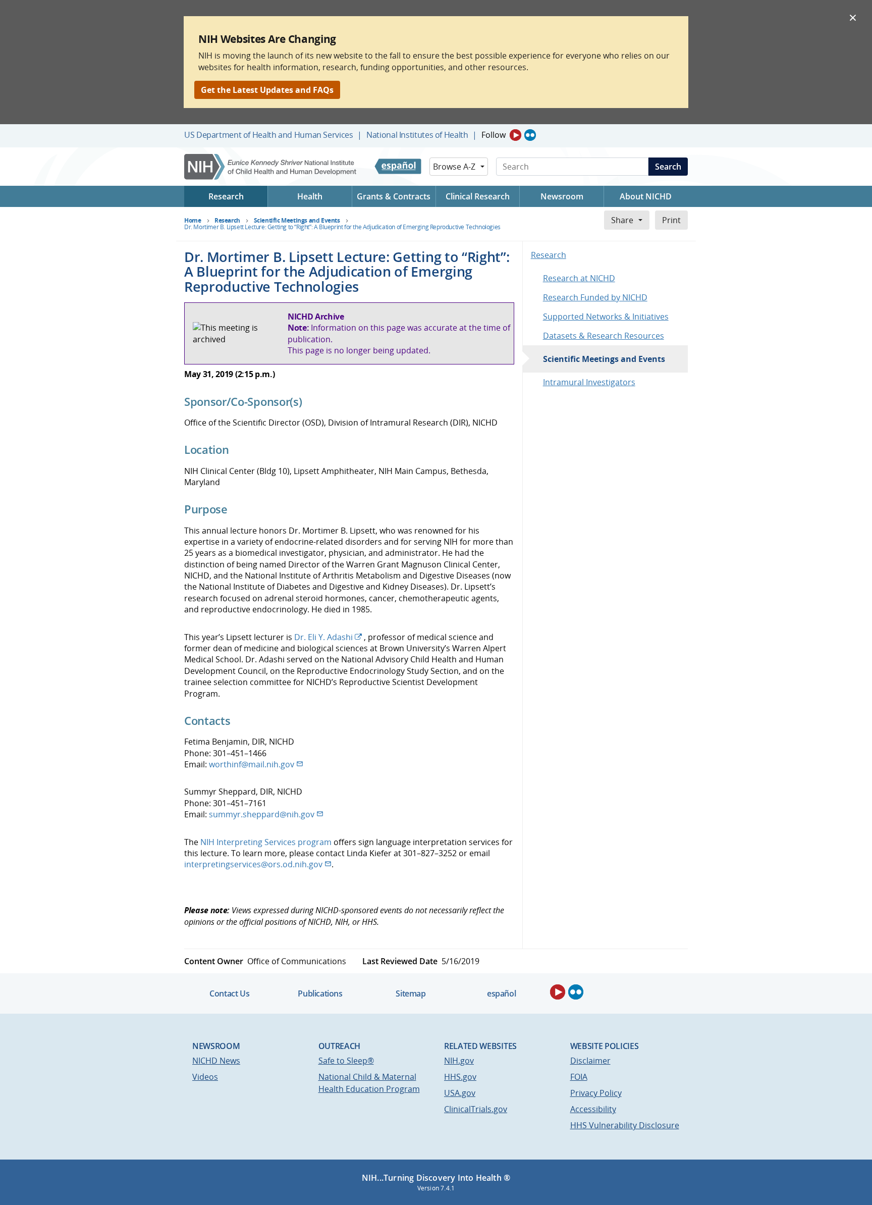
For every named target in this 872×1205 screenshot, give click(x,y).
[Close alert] (853, 17)
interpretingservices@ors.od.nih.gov (253, 864)
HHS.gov (460, 1076)
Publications (320, 993)
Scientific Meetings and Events (604, 358)
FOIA (578, 1076)
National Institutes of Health (417, 134)
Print (671, 220)
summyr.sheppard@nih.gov (261, 814)
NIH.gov (459, 1060)
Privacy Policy (596, 1092)
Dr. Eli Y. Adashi (323, 637)
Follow (493, 134)
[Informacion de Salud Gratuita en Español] (397, 167)
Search (668, 166)
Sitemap (410, 993)
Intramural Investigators (589, 382)
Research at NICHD (579, 278)
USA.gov (459, 1092)
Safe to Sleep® (346, 1060)
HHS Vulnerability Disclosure (624, 1125)
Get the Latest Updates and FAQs (267, 89)
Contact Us (229, 993)
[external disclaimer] (363, 637)
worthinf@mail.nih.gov (251, 764)
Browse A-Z (454, 166)
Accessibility (593, 1109)
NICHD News (216, 1060)
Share (622, 220)
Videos (205, 1076)
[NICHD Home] (271, 167)
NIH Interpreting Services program (266, 842)
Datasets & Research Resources (603, 335)
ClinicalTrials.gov (475, 1109)
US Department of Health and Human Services (268, 134)
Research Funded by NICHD (595, 297)
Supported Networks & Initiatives (606, 316)
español (501, 993)
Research (548, 254)
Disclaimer (590, 1060)
